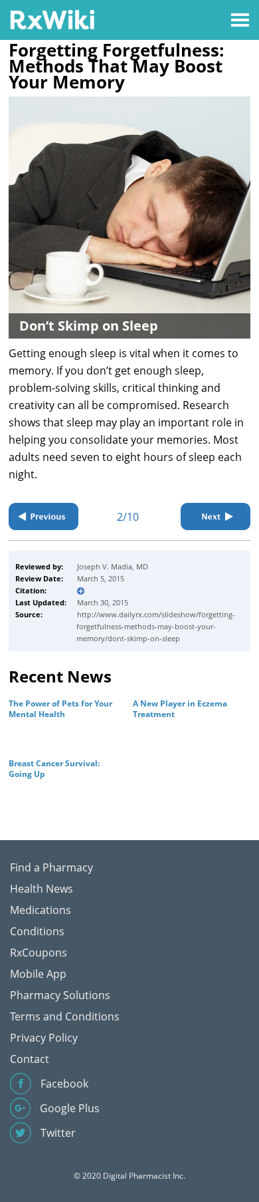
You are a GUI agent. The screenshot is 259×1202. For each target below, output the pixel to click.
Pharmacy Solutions (60, 995)
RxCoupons (38, 952)
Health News (41, 888)
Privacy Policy (44, 1037)
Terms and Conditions (65, 1016)
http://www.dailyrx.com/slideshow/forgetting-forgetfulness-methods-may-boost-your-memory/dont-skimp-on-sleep (155, 626)
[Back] (43, 516)
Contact (29, 1059)
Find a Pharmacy (51, 867)
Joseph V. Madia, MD (112, 566)
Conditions (37, 931)
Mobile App (38, 974)
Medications (40, 910)
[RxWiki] (52, 19)
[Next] (215, 516)
